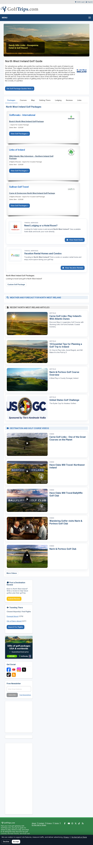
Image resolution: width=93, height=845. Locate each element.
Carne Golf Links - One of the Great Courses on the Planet (67, 438)
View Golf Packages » (19, 134)
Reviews (69, 100)
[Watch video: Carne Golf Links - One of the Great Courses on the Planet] (27, 444)
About (34, 823)
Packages (11, 100)
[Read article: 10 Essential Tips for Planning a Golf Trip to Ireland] (27, 351)
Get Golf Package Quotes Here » (20, 88)
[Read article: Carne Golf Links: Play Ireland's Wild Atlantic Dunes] (27, 323)
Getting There (44, 100)
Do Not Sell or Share (39, 825)
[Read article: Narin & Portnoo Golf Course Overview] (27, 379)
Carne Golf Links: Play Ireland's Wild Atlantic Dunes (65, 317)
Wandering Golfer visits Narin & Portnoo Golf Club (65, 522)
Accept (16, 842)
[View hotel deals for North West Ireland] (15, 227)
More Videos (12, 573)
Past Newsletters (25, 695)
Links (79, 100)
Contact (41, 823)
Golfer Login (80, 2)
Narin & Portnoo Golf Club (62, 549)
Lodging (58, 100)
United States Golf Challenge (64, 400)
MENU (4, 17)
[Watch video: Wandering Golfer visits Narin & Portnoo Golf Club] (27, 528)
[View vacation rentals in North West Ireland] (15, 255)
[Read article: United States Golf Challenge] (27, 407)
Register (90, 2)
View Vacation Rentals (74, 268)
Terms (56, 823)
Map (33, 100)
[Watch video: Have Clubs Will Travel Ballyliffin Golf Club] (27, 500)
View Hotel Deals (76, 240)
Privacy (49, 823)
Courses (23, 100)
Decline (6, 842)
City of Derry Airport (14, 621)
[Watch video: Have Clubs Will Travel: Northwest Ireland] (27, 472)
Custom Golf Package (16, 284)
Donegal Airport (12, 616)
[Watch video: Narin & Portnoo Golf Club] (27, 556)
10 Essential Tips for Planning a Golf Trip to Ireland (65, 345)
